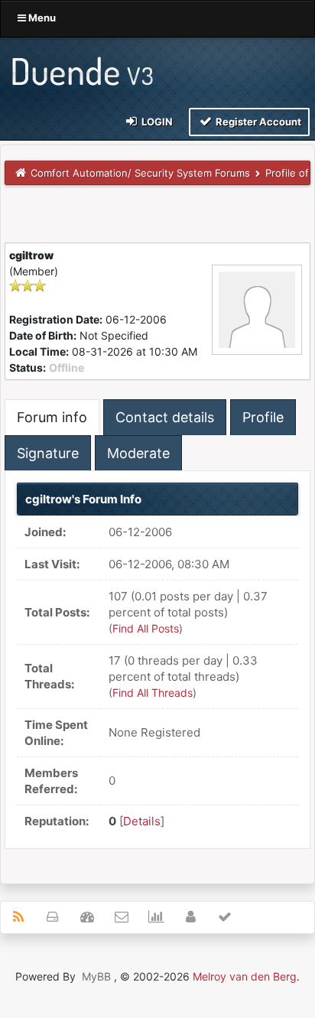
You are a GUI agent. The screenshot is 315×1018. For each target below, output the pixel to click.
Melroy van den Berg (245, 976)
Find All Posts (145, 628)
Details (142, 821)
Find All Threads (152, 692)
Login (156, 121)
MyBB (96, 976)
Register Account (257, 121)
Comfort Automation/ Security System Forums (140, 173)
